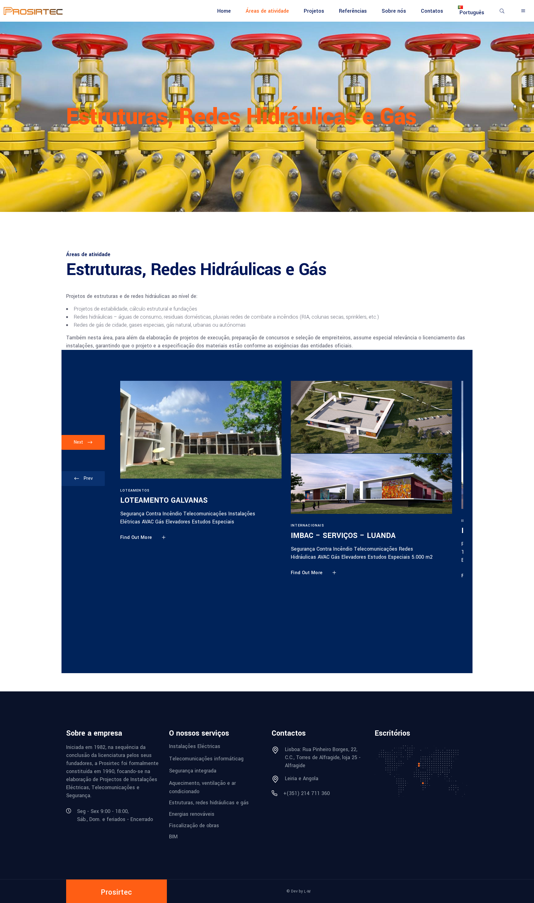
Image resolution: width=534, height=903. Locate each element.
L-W (307, 891)
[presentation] (83, 478)
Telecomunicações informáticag (206, 758)
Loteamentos (135, 490)
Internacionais (307, 525)
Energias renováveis (191, 814)
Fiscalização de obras (194, 825)
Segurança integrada (192, 770)
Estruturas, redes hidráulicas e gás (209, 802)
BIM (173, 836)
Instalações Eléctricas (194, 746)
